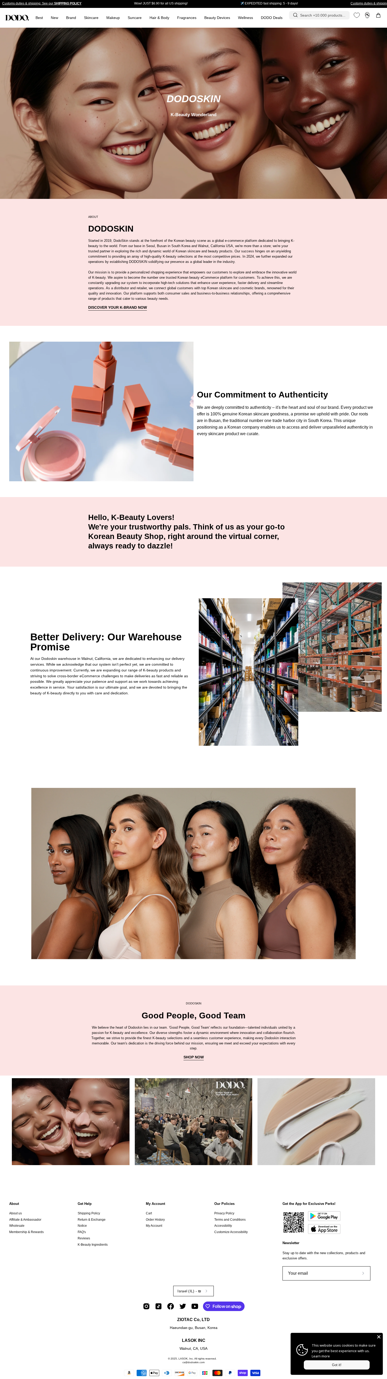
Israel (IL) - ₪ (189, 1291)
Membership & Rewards (26, 1232)
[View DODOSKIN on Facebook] (171, 1306)
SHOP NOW (193, 1057)
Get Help (85, 1204)
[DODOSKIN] (17, 18)
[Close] (378, 1336)
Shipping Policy (89, 1213)
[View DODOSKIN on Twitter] (183, 1306)
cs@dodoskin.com (193, 1362)
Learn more (321, 1356)
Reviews (84, 1238)
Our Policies (224, 1204)
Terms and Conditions (230, 1219)
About (14, 1204)
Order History (155, 1219)
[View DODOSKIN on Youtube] (195, 1306)
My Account (155, 1204)
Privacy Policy (224, 1213)
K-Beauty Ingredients (93, 1244)
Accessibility (223, 1225)
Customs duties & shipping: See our (41, 3)
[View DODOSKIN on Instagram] (146, 1306)
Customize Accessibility (231, 1232)
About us (15, 1213)
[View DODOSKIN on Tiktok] (158, 1306)
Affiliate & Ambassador (25, 1219)
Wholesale (16, 1225)
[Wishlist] (357, 15)
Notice (82, 1225)
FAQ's (82, 1232)
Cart (149, 1213)
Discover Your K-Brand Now (117, 308)
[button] (186, 17)
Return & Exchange (92, 1219)
